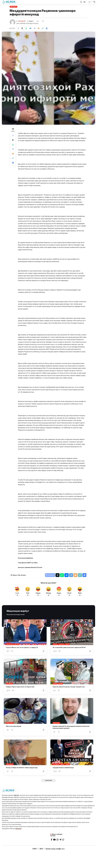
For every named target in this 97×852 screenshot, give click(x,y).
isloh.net (16, 795)
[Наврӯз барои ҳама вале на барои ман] (25, 671)
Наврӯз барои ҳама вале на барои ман (20, 687)
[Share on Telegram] (34, 28)
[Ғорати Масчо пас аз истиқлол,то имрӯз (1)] (25, 632)
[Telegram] (60, 839)
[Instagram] (57, 839)
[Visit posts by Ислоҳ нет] (12, 22)
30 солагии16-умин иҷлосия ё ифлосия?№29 (69, 647)
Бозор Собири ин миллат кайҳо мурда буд (21, 767)
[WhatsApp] (63, 839)
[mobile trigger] (93, 2)
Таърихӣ (60, 644)
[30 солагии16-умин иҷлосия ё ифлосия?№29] (71, 632)
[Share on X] (22, 28)
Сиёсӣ (55, 644)
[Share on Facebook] (18, 28)
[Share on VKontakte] (30, 28)
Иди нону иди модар (13, 726)
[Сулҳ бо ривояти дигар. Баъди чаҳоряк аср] (71, 671)
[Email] (38, 28)
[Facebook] (51, 839)
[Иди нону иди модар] (25, 711)
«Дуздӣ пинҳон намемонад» (63, 767)
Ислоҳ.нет (18, 828)
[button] (42, 28)
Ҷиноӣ (16, 644)
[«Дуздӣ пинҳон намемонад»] (71, 752)
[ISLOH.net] (9, 2)
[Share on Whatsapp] (26, 28)
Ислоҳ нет (22, 21)
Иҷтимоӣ (9, 683)
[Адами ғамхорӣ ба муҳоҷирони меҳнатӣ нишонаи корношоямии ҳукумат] (71, 711)
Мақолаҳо (13, 6)
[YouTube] (54, 839)
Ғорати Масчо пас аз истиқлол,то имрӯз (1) (22, 647)
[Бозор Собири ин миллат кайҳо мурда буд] (25, 752)
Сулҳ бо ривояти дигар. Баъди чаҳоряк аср (69, 687)
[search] (81, 2)
